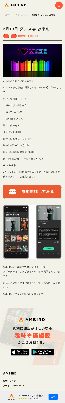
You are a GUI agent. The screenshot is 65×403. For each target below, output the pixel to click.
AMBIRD (10, 373)
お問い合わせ (9, 381)
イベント (24, 15)
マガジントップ (10, 15)
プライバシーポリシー (14, 386)
